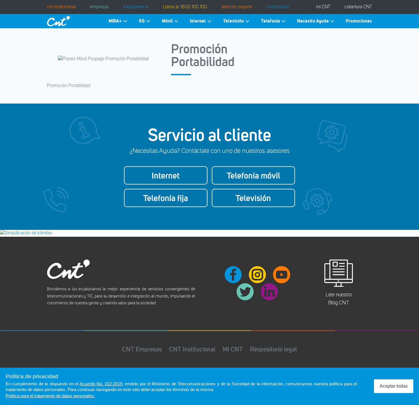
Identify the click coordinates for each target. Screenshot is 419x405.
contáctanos (277, 7)
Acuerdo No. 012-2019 (101, 383)
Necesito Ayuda (313, 21)
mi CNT (323, 7)
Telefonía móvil (253, 175)
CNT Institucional (192, 349)
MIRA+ (115, 21)
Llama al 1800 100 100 (185, 7)
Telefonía (270, 21)
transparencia (136, 7)
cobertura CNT (358, 7)
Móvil (167, 21)
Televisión (233, 21)
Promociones (359, 21)
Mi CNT (233, 349)
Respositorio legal (273, 349)
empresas (99, 7)
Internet (198, 21)
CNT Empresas (142, 349)
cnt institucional (61, 7)
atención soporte (236, 7)
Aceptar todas (394, 386)
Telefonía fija (165, 198)
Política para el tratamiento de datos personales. (50, 395)
